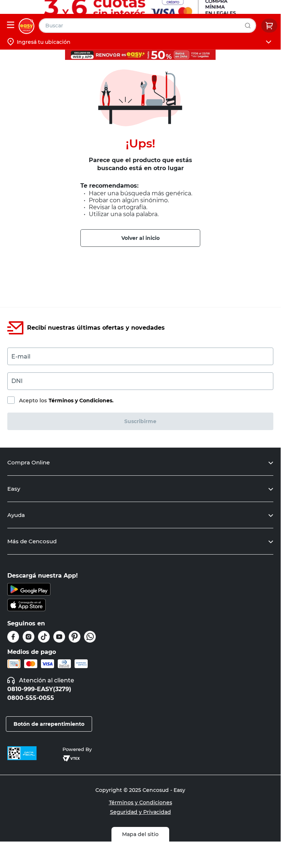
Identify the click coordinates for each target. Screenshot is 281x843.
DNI (17, 381)
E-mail (20, 356)
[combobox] (147, 25)
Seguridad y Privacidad (140, 812)
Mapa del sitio (140, 834)
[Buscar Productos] (249, 25)
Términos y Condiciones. (81, 400)
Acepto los (66, 400)
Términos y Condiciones (140, 802)
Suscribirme (140, 421)
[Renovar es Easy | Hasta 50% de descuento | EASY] (140, 55)
